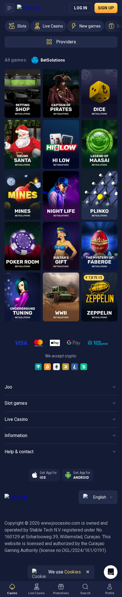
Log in (80, 8)
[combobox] (98, 497)
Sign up (106, 8)
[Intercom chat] (110, 572)
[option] (17, 26)
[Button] (10, 8)
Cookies (72, 572)
